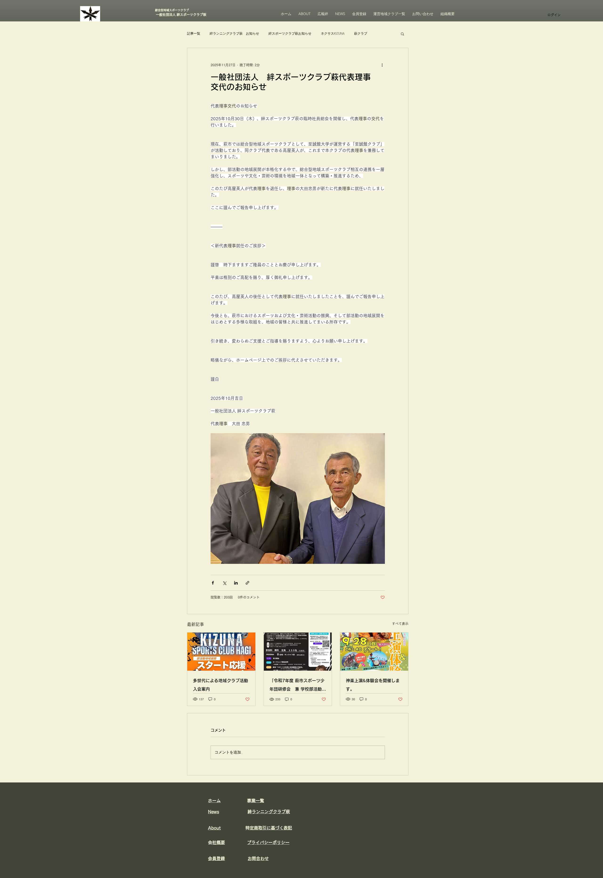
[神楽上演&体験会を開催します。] (374, 652)
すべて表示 (400, 623)
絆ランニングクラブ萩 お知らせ (234, 33)
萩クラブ (360, 33)
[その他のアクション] (382, 65)
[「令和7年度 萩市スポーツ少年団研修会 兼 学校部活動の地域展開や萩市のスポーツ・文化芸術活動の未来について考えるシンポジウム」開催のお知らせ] (298, 652)
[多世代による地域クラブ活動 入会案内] (221, 652)
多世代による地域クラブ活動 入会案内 (220, 684)
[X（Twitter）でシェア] (224, 583)
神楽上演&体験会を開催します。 (373, 684)
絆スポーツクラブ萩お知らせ (290, 33)
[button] (402, 34)
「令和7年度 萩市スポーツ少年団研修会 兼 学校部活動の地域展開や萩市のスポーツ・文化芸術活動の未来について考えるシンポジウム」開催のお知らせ (297, 685)
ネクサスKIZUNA (333, 33)
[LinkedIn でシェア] (236, 583)
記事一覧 (193, 33)
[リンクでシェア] (247, 583)
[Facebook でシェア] (213, 583)
